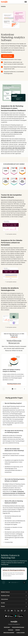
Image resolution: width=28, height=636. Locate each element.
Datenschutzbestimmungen (18, 627)
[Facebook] (5, 610)
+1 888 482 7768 (14, 336)
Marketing (3, 6)
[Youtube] (11, 610)
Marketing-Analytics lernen (14, 383)
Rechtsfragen (7, 627)
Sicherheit (17, 629)
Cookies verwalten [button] (20, 632)
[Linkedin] (18, 610)
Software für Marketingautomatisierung (14, 570)
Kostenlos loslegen (7, 56)
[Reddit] (21, 610)
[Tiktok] (25, 610)
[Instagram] (8, 610)
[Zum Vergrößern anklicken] (14, 93)
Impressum (10, 629)
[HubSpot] (4, 2)
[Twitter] (15, 610)
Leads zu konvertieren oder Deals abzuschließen (13, 148)
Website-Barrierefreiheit (8, 632)
